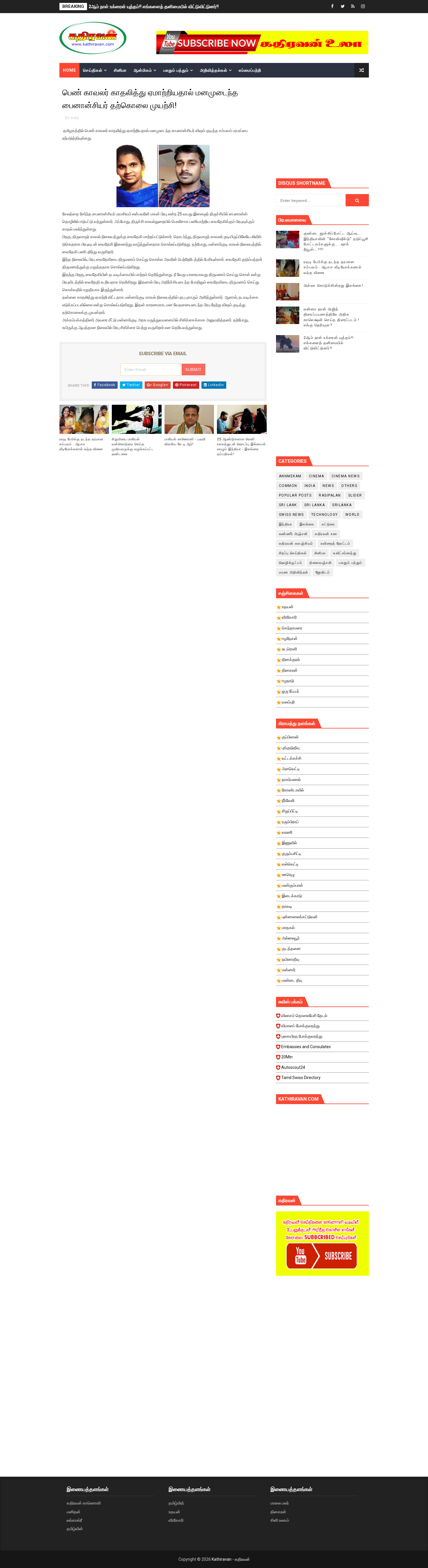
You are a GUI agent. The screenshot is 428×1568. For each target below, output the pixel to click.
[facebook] (332, 6)
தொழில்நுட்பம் (291, 563)
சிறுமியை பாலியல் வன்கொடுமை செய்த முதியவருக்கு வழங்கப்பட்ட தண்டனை (133, 446)
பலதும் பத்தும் (176, 70)
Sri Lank (288, 505)
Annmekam (290, 476)
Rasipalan (330, 495)
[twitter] (342, 6)
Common (288, 486)
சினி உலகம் (279, 1520)
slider (355, 495)
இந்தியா (285, 524)
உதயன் (174, 1511)
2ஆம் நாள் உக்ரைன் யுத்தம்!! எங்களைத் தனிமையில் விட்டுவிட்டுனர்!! (154, 6)
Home (69, 70)
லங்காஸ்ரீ (74, 1520)
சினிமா (120, 70)
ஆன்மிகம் (143, 70)
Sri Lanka (314, 505)
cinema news (346, 476)
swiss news (291, 515)
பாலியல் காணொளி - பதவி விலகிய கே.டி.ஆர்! (185, 441)
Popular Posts (295, 495)
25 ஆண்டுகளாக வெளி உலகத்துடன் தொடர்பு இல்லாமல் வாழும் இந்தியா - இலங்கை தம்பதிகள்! (241, 446)
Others (349, 486)
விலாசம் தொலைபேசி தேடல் (304, 1015)
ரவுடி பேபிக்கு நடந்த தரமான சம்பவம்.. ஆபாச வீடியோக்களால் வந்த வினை (81, 444)
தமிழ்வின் (75, 1528)
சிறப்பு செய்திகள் (293, 553)
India (75, 118)
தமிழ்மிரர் (176, 1503)
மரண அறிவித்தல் (293, 572)
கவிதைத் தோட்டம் (336, 543)
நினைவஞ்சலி (320, 563)
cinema (316, 476)
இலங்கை (307, 524)
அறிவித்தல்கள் (213, 70)
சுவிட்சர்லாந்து (344, 553)
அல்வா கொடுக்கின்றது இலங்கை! (333, 285)
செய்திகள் (92, 70)
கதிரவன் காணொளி (84, 1503)
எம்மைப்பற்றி (250, 70)
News (328, 486)
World (352, 515)
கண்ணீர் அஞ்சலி (293, 534)
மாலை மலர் (279, 1503)
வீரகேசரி (176, 1520)
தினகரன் (278, 1511)
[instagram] (363, 6)
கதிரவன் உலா (326, 534)
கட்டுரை (328, 524)
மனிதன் (73, 1511)
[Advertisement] (352, 127)
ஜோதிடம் (323, 572)
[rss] (353, 6)
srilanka (342, 505)
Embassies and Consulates (306, 1046)
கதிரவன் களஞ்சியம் (296, 543)
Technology (324, 515)
